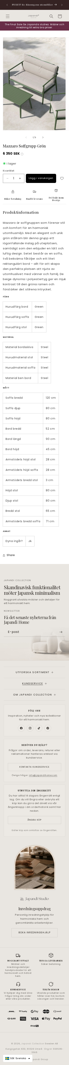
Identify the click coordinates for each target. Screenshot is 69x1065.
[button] (7, 16)
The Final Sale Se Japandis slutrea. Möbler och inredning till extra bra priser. (34, 26)
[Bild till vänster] (26, 137)
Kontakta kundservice (34, 767)
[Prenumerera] (61, 632)
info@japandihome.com (43, 775)
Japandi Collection (33, 1043)
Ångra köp (34, 819)
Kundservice (32, 683)
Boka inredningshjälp (34, 932)
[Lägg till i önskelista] (62, 178)
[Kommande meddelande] (62, 5)
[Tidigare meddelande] (7, 5)
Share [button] (11, 555)
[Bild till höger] (43, 137)
